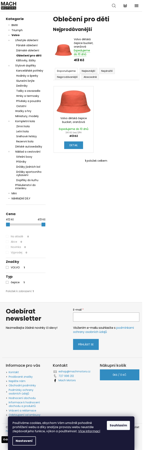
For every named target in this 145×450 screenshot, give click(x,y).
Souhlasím (118, 425)
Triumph (17, 30)
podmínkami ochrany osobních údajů (103, 330)
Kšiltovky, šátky (26, 60)
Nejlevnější (88, 71)
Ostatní (21, 106)
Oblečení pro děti (28, 55)
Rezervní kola (24, 141)
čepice (18, 282)
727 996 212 (66, 376)
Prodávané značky (21, 377)
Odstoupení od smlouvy (24, 415)
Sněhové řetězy (26, 136)
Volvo (16, 35)
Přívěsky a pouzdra (28, 101)
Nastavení (24, 441)
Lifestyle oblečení (26, 40)
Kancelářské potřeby (29, 71)
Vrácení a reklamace (22, 410)
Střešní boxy (24, 157)
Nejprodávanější (67, 77)
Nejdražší (107, 71)
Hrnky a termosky (27, 96)
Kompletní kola (25, 121)
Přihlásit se (86, 344)
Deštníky (22, 86)
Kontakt (14, 372)
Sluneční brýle (25, 81)
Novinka (18, 247)
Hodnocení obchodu (22, 398)
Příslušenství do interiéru (25, 186)
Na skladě (20, 236)
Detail (73, 145)
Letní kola (22, 131)
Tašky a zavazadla (28, 91)
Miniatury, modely (27, 116)
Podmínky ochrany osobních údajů (21, 391)
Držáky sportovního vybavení (29, 173)
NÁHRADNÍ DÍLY (21, 198)
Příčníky (21, 162)
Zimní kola (23, 126)
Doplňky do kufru (27, 180)
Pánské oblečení (27, 45)
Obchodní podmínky (22, 385)
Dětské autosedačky (28, 146)
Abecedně (90, 77)
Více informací (89, 431)
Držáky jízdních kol (28, 167)
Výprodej (19, 252)
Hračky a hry (23, 111)
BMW (15, 25)
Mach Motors (67, 380)
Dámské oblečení (27, 50)
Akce (16, 242)
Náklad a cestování (27, 152)
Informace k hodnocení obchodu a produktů (24, 404)
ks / (119, 375)
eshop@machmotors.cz (74, 371)
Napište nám (17, 381)
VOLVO (18, 267)
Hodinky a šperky (27, 76)
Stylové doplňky (25, 65)
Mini (14, 193)
